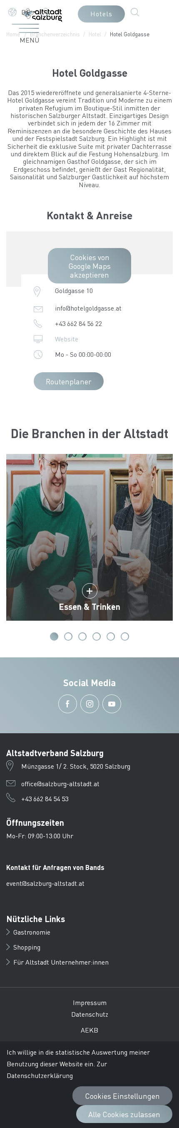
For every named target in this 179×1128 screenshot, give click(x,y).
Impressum (90, 1002)
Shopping (26, 947)
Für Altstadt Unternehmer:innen (61, 962)
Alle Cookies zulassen (124, 1114)
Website (66, 338)
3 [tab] (82, 636)
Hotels (101, 13)
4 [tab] (96, 636)
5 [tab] (111, 636)
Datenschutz (89, 1014)
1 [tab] (54, 636)
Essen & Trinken (89, 606)
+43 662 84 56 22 (78, 323)
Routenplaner (69, 381)
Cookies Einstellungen (122, 1095)
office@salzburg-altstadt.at (60, 783)
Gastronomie (31, 931)
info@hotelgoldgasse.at (88, 307)
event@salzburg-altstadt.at (45, 883)
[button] (22, 12)
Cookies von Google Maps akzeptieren (89, 265)
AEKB (89, 1029)
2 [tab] (68, 636)
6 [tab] (125, 636)
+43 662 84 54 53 (44, 798)
